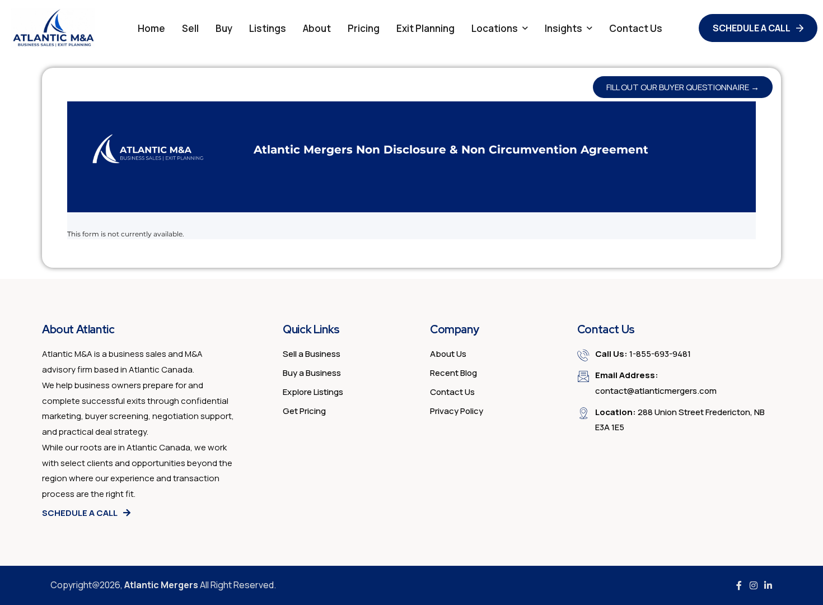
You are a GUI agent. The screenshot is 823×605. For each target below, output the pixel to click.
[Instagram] (753, 585)
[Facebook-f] (739, 585)
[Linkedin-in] (768, 585)
